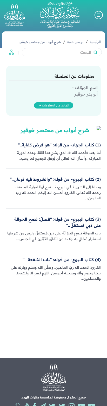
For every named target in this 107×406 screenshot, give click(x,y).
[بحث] (95, 52)
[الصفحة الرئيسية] (60, 15)
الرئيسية (95, 42)
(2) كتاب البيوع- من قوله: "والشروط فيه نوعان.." (55, 179)
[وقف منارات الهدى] (14, 15)
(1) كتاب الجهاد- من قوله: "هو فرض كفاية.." (59, 144)
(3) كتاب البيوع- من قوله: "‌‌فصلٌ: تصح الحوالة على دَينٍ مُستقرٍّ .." (57, 222)
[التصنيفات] (10, 52)
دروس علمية (75, 42)
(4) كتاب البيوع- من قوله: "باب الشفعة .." (62, 259)
